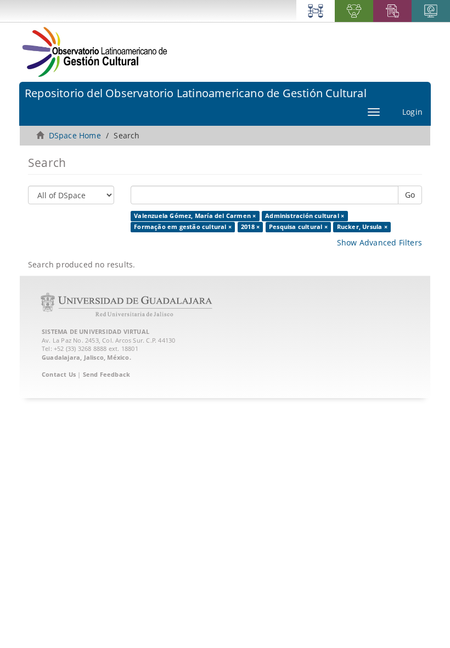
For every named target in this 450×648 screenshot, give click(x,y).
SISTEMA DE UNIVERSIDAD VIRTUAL (95, 331)
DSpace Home (75, 135)
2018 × (250, 227)
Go (410, 194)
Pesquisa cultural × (298, 227)
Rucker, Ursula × (362, 227)
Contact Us (59, 374)
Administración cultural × (304, 216)
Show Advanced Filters (379, 242)
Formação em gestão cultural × (183, 227)
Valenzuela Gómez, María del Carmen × (195, 216)
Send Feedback (107, 374)
